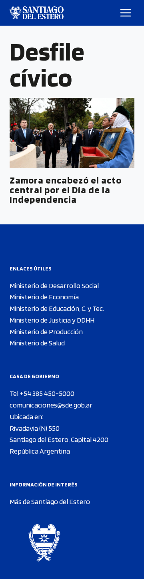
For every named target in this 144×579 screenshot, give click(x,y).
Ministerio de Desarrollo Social (54, 285)
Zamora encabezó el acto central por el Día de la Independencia (66, 189)
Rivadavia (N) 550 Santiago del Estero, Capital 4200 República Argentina (59, 440)
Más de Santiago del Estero (50, 501)
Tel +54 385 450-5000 (42, 393)
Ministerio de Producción (46, 331)
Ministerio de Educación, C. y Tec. (57, 308)
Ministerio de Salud (37, 343)
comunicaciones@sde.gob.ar (51, 405)
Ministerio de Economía (44, 297)
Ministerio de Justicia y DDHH (52, 320)
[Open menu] (125, 12)
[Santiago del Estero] (37, 12)
